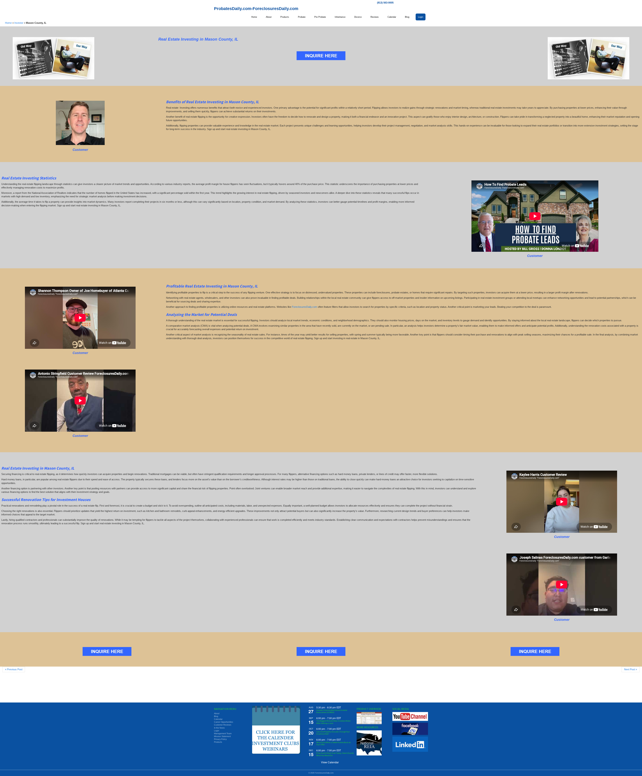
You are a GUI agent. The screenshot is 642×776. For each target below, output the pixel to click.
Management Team (223, 733)
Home (8, 22)
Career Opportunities (223, 722)
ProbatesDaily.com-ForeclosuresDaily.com (256, 8)
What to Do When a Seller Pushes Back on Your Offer (333, 743)
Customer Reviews (222, 725)
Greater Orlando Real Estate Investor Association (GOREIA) (331, 711)
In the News (219, 728)
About (216, 713)
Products (218, 742)
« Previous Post (13, 669)
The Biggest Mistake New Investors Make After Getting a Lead (333, 722)
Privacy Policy (220, 739)
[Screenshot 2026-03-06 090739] (80, 123)
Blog (216, 716)
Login (216, 731)
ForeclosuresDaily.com (304, 306)
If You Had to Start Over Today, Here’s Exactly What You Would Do (335, 754)
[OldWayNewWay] (53, 58)
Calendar (218, 719)
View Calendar (330, 762)
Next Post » (630, 669)
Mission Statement (222, 736)
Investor (18, 22)
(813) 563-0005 (385, 2)
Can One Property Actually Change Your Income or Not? (333, 732)
